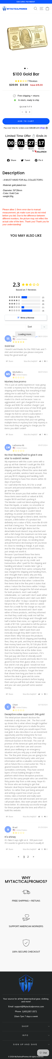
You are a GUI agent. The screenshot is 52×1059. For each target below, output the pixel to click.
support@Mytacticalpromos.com (29, 1006)
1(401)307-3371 (29, 1011)
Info (25, 1035)
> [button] (33, 856)
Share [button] (10, 361)
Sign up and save (25, 1044)
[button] (41, 361)
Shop (25, 1026)
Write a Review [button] (27, 317)
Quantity (26, 107)
